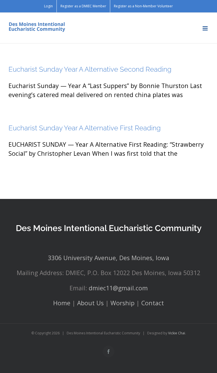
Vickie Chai (176, 333)
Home (61, 303)
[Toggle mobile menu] (206, 28)
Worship (122, 303)
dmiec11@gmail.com (118, 288)
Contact (152, 303)
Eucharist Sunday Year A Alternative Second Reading (90, 69)
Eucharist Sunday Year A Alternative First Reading (84, 128)
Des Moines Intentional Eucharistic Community (108, 228)
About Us (90, 303)
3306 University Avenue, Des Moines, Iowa (108, 258)
